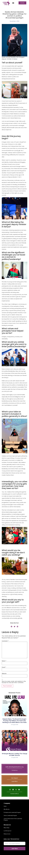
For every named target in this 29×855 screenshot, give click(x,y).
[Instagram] (10, 789)
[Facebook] (19, 789)
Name (4, 660)
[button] (13, 2)
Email (4, 667)
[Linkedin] (13, 789)
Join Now (14, 848)
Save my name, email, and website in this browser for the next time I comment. (14, 682)
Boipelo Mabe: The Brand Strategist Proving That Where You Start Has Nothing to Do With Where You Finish (14, 720)
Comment (5, 641)
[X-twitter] (16, 789)
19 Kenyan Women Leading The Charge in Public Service (14, 754)
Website (4, 673)
